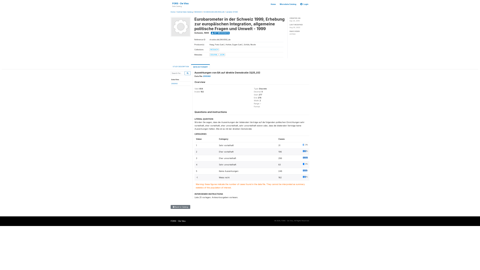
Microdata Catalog (288, 4)
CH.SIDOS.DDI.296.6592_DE (214, 12)
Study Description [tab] (181, 67)
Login (306, 4)
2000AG (174, 83)
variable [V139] (232, 12)
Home (273, 4)
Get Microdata (221, 33)
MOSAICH (198, 12)
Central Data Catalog (185, 12)
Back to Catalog (181, 207)
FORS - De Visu (180, 3)
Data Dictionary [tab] (200, 67)
